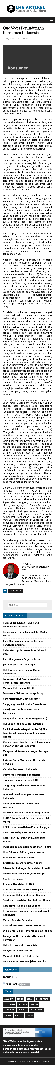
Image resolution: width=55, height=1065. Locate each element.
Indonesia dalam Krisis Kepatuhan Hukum (27, 847)
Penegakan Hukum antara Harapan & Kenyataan (24, 938)
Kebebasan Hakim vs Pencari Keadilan (24, 895)
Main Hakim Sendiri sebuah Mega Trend (26, 812)
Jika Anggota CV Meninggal (19, 664)
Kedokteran (42, 999)
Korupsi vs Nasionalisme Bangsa (21, 906)
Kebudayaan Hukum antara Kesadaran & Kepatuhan (26, 913)
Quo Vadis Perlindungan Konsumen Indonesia (23, 796)
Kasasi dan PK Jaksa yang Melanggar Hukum (24, 839)
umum (30, 1015)
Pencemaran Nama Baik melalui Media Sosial (25, 634)
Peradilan (9, 1009)
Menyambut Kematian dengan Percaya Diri (25, 753)
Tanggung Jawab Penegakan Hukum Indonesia (24, 787)
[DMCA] (24, 984)
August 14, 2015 (12, 38)
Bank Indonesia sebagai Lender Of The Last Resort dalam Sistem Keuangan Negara (25, 733)
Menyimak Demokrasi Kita (18, 950)
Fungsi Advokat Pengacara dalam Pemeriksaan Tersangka (22, 681)
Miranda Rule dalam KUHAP (18, 688)
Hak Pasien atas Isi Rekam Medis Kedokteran (21, 672)
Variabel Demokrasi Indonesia (20, 769)
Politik (19, 1015)
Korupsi (23, 1004)
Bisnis (20, 999)
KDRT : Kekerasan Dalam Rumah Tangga (26, 827)
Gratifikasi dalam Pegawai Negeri (22, 863)
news (25, 38)
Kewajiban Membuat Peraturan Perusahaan (21, 711)
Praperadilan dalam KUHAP (18, 884)
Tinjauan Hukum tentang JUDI (20, 780)
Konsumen (16, 590)
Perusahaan (37, 1009)
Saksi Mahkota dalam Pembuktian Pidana (26, 900)
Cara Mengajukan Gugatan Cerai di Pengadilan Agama (23, 643)
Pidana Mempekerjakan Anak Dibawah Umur (24, 652)
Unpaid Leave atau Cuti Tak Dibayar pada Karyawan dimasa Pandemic (26, 744)
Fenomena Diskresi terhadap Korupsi (24, 693)
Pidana (7, 1015)
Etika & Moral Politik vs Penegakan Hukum (27, 931)
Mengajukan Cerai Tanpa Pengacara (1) (25, 718)
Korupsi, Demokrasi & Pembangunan (24, 925)
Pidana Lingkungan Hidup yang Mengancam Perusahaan (21, 625)
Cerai (29, 999)
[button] (51, 20)
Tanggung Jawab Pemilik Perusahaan (24, 704)
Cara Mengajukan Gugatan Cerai (21, 659)
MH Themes (44, 1061)
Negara (34, 1004)
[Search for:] (27, 604)
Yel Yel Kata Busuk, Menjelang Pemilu (24, 961)
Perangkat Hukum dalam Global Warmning (21, 805)
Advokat (8, 999)
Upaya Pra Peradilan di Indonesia (21, 775)
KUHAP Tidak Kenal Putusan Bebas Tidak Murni (26, 820)
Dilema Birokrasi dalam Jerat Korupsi (24, 873)
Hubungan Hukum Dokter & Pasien (23, 724)
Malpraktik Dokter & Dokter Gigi (21, 956)
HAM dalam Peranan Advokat (20, 858)
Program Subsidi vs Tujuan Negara (23, 890)
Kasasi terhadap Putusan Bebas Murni (24, 832)
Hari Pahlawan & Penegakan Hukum (23, 852)
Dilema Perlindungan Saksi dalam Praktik (26, 868)
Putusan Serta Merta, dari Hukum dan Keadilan (24, 762)
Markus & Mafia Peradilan (18, 920)
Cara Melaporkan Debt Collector (21, 699)
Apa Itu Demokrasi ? (14, 879)
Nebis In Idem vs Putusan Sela (20, 945)
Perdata (22, 1009)
